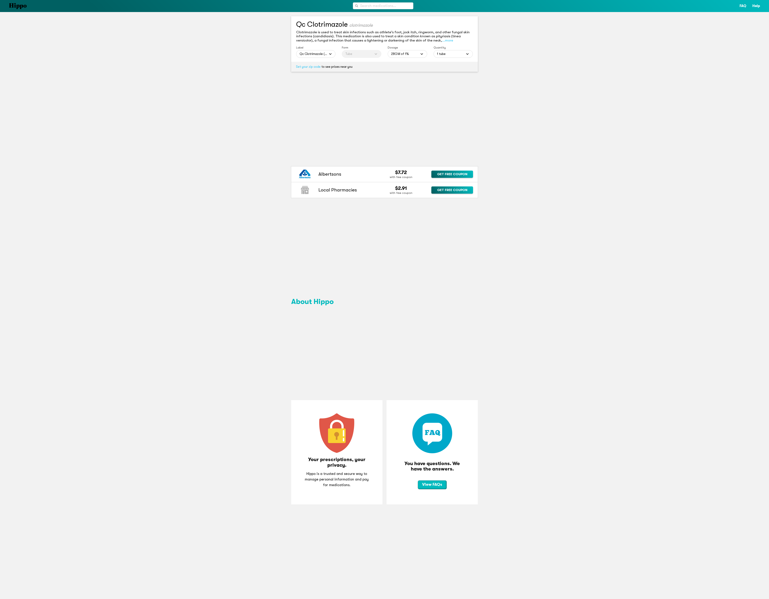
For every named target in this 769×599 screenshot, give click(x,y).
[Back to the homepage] (13, 6)
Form (345, 47)
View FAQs (432, 484)
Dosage (393, 47)
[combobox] (383, 5)
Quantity (440, 47)
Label (299, 47)
